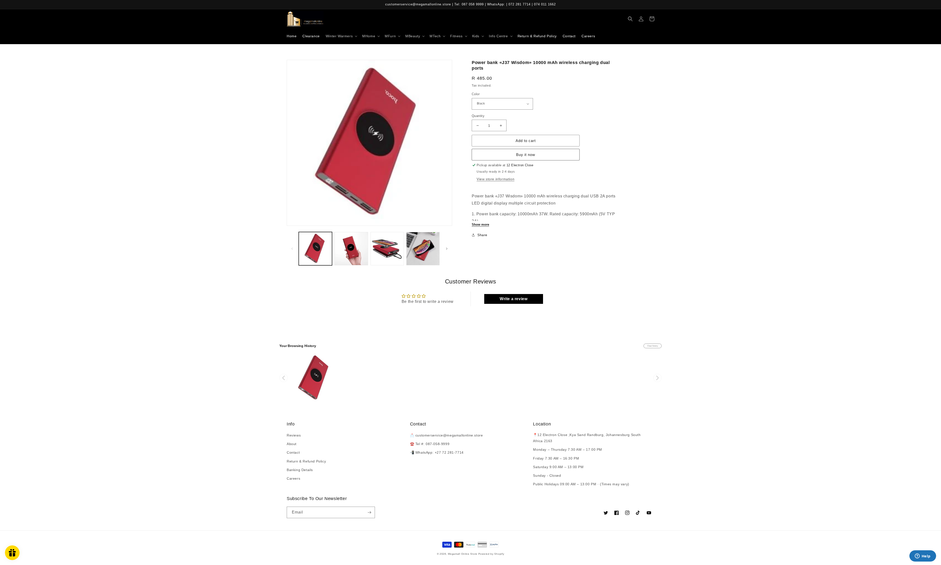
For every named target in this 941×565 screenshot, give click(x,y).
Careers (293, 478)
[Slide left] (292, 248)
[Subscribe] (369, 512)
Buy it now (525, 155)
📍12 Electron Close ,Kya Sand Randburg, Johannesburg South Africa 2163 (587, 438)
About (292, 444)
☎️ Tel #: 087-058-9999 (430, 444)
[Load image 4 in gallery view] (423, 248)
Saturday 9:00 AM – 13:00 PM (558, 467)
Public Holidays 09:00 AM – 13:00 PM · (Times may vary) (581, 484)
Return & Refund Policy (306, 461)
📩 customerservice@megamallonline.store (446, 435)
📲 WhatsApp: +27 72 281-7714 (437, 452)
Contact (293, 452)
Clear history (652, 346)
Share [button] (482, 235)
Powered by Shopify (491, 553)
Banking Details (300, 470)
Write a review (513, 299)
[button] (341, 36)
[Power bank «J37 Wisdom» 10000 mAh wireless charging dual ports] (314, 378)
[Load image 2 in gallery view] (351, 248)
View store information (495, 179)
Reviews (294, 435)
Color (476, 94)
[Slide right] (446, 248)
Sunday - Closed (547, 475)
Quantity (478, 116)
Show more (480, 224)
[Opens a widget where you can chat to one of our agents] (922, 556)
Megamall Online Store (463, 553)
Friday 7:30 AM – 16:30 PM (556, 458)
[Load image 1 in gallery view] (315, 248)
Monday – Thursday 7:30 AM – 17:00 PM (567, 449)
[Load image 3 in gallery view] (387, 248)
